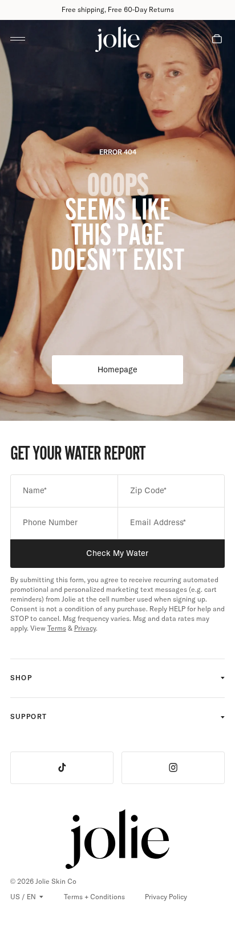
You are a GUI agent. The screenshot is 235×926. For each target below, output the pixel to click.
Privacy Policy (166, 896)
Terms (56, 628)
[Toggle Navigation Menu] (17, 38)
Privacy (85, 628)
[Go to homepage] (117, 39)
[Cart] (217, 38)
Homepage (140, 372)
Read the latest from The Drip (118, 9)
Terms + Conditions (94, 896)
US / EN (23, 896)
